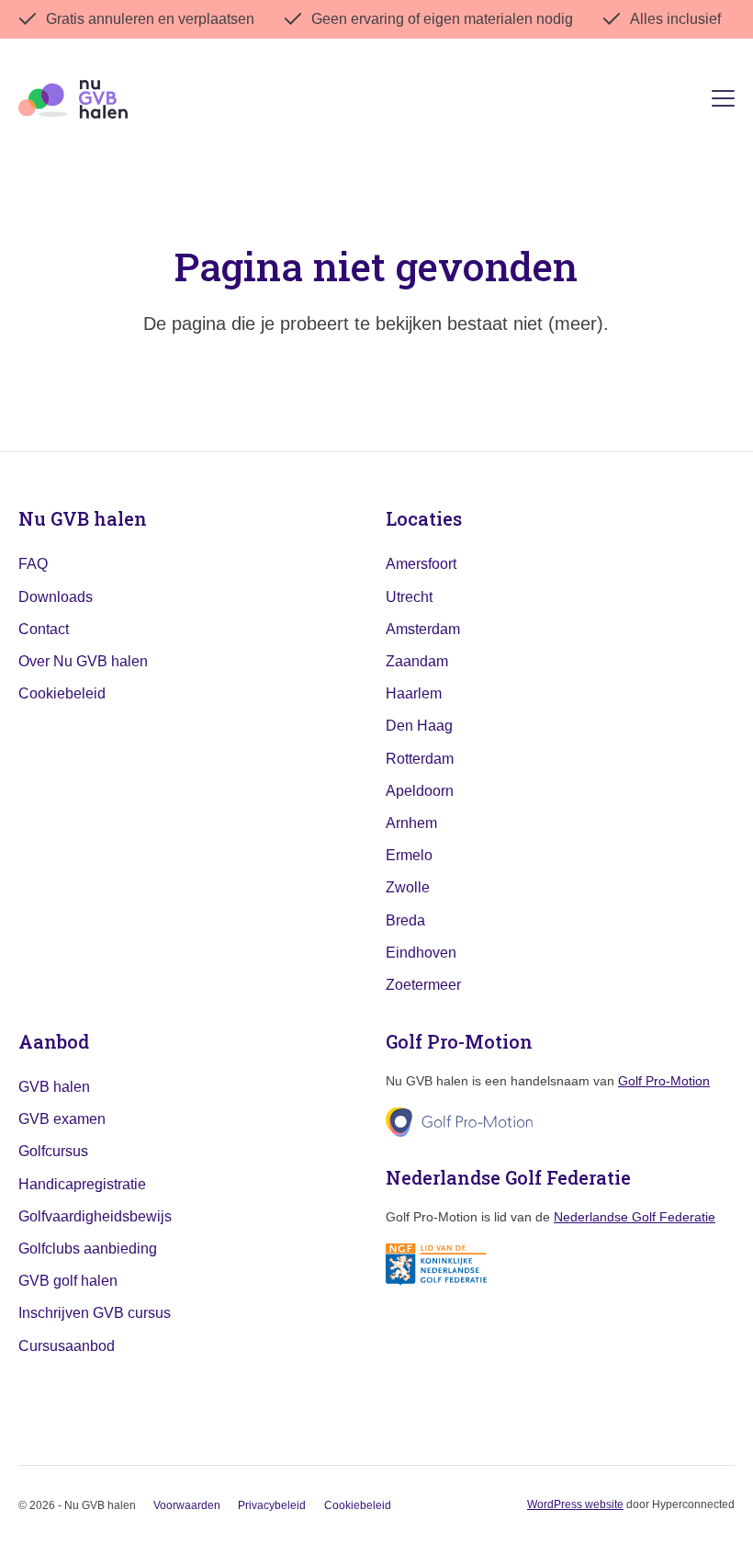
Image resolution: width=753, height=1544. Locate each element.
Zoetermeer (423, 985)
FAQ (33, 564)
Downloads (55, 597)
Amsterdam (423, 629)
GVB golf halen (68, 1281)
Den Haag (419, 725)
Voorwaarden (186, 1505)
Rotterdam (420, 758)
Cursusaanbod (66, 1346)
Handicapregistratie (82, 1184)
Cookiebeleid (62, 693)
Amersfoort (421, 564)
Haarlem (414, 693)
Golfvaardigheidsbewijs (95, 1216)
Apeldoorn (420, 791)
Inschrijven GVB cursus (94, 1313)
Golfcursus (53, 1151)
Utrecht (409, 597)
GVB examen (62, 1119)
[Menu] (723, 101)
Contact (43, 629)
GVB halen (54, 1087)
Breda (405, 920)
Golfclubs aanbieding (87, 1248)
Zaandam (417, 661)
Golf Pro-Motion (664, 1080)
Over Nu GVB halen (83, 661)
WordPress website (575, 1504)
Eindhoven (421, 952)
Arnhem (411, 823)
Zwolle (408, 887)
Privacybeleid (272, 1505)
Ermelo (409, 855)
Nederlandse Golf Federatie (634, 1216)
